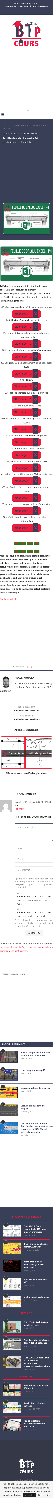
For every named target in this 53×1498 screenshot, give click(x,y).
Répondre (19, 808)
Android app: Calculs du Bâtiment (36, 1387)
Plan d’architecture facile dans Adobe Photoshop (36, 1341)
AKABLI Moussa (12, 142)
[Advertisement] (26, 79)
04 (36, 543)
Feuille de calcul (21, 125)
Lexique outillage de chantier (35, 1088)
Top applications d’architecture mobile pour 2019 (34, 1423)
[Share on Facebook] (35, 666)
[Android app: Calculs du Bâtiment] (12, 1390)
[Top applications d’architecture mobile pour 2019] (12, 1425)
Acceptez (29, 1495)
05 (17, 551)
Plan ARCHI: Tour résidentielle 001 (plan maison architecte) (35, 1229)
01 (17, 543)
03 (30, 543)
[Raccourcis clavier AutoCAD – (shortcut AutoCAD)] (12, 1266)
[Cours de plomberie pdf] (9, 1075)
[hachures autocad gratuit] (12, 1301)
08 (36, 551)
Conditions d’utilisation (25, 3)
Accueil (6, 125)
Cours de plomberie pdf (33, 1070)
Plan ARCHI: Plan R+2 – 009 (35, 1281)
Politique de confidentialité (18, 6)
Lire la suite (44, 1495)
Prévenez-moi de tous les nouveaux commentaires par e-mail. (34, 900)
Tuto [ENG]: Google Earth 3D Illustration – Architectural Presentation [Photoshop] (37, 1362)
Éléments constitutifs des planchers (27, 773)
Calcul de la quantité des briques (33, 1107)
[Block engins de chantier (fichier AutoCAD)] (12, 1248)
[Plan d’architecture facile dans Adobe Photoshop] (12, 1344)
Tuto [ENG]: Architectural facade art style (36, 1324)
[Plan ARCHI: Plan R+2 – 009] (12, 1284)
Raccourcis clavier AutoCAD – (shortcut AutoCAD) (34, 1264)
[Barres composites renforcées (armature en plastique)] (9, 1057)
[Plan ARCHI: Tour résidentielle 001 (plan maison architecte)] (12, 1231)
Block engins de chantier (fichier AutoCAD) (36, 1245)
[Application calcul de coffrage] (12, 1407)
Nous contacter (40, 6)
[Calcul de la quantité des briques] (9, 1110)
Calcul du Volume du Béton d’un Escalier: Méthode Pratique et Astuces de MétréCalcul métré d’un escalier (37, 1127)
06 (23, 551)
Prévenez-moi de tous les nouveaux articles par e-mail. (34, 914)
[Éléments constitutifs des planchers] (26, 752)
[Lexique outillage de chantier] (9, 1092)
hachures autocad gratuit (36, 1297)
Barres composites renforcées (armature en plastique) (36, 1054)
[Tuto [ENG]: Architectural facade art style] (12, 1327)
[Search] (50, 117)
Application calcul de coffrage (34, 1404)
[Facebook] (19, 10)
